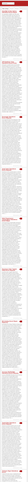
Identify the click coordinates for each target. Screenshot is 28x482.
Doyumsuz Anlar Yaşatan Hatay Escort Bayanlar (9, 269)
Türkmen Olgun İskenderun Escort (10, 471)
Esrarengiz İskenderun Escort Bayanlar (8, 117)
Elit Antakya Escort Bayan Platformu (9, 322)
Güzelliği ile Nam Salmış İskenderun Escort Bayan (9, 11)
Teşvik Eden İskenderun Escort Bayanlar (9, 423)
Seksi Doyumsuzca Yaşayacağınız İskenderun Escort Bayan (9, 220)
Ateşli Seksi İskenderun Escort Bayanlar (9, 169)
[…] (6, 57)
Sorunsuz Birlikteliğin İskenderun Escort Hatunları (10, 372)
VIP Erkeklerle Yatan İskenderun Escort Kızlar (9, 62)
